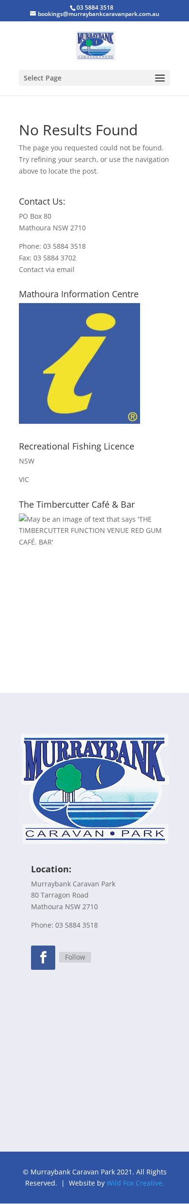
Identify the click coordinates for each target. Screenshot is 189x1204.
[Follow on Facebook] (43, 958)
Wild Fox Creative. (135, 1183)
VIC (24, 479)
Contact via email (47, 269)
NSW (26, 461)
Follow (75, 957)
